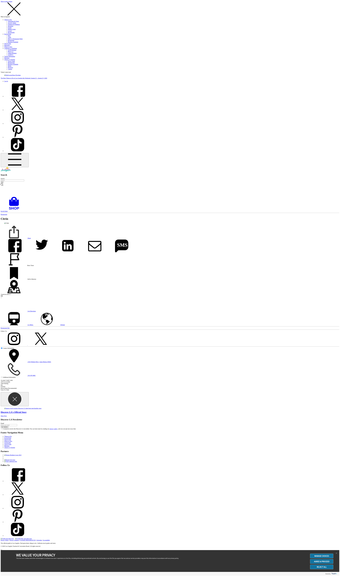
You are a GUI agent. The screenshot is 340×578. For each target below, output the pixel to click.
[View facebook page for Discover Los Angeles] (17, 96)
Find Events (7, 43)
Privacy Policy (5, 540)
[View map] (14, 293)
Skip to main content (6, 1)
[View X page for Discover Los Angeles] (17, 110)
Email (2, 423)
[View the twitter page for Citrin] (41, 345)
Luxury (10, 31)
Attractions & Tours (13, 21)
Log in (6, 81)
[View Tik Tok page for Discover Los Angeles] (17, 151)
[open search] (170, 190)
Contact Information (8, 348)
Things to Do (8, 19)
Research (10, 67)
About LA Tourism (9, 59)
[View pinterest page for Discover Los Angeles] (17, 137)
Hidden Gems (12, 29)
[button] (336, 553)
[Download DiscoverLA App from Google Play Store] (23, 538)
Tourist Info (7, 443)
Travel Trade (11, 61)
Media (9, 66)
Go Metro (30, 325)
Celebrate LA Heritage (10, 48)
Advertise (39, 540)
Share (29, 238)
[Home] (6, 171)
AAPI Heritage (12, 50)
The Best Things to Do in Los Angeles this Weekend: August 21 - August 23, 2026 (24, 78)
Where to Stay (8, 47)
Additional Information (9, 377)
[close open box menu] (14, 15)
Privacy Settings (14, 540)
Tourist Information (9, 56)
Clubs (9, 37)
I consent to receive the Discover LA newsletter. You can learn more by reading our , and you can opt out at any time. (39, 429)
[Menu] (15, 160)
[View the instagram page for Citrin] (14, 345)
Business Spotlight (13, 42)
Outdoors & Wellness (14, 24)
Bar (9, 328)
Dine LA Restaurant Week (15, 39)
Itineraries (7, 45)
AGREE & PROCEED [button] (321, 561)
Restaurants (11, 40)
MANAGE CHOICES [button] (321, 556)
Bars (9, 35)
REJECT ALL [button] (322, 567)
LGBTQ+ (10, 55)
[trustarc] (334, 574)
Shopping (10, 26)
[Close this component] (15, 399)
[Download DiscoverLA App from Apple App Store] (7, 538)
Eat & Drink (7, 34)
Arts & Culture (12, 23)
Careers (10, 69)
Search (3, 178)
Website (62, 325)
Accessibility (46, 540)
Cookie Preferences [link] (28, 540)
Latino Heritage (12, 53)
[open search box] (170, 190)
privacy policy (53, 429)
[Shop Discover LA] (15, 209)
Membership (11, 63)
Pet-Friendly (11, 32)
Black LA (10, 51)
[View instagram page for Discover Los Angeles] (17, 123)
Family (10, 27)
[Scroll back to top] (1, 549)
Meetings (6, 58)
